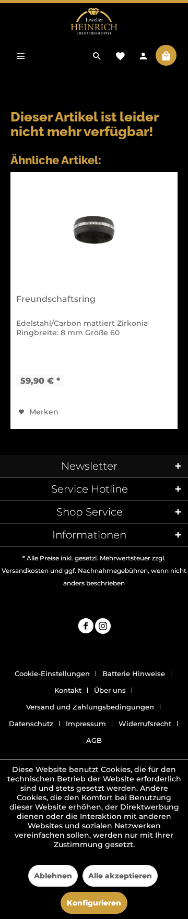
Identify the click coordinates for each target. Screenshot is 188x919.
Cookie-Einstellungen (52, 673)
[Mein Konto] (143, 55)
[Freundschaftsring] (94, 230)
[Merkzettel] (120, 55)
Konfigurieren (94, 903)
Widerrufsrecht (145, 723)
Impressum (86, 723)
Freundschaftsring (56, 299)
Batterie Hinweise (133, 673)
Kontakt (67, 690)
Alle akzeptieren (120, 875)
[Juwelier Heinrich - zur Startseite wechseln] (93, 21)
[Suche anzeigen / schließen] (97, 55)
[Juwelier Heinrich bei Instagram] (103, 627)
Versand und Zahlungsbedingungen (90, 707)
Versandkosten (25, 570)
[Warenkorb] (166, 55)
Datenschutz (31, 723)
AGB (94, 740)
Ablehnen (53, 875)
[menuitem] (20, 55)
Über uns (110, 690)
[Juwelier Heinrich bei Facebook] (85, 627)
